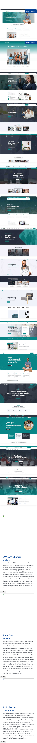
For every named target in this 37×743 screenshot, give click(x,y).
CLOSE (3, 592)
